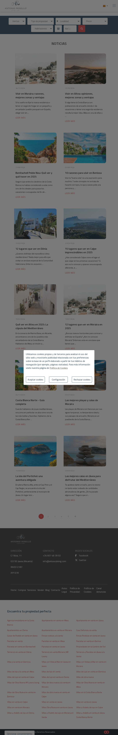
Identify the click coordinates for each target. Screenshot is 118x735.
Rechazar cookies (82, 379)
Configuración (58, 379)
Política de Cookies (59, 368)
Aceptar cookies (35, 379)
